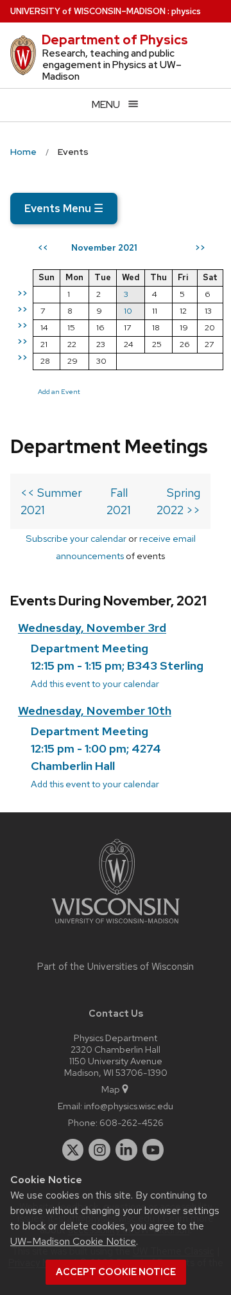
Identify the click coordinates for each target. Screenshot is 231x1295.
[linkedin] (126, 1150)
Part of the (115, 966)
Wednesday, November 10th (94, 710)
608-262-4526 (131, 1122)
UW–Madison (88, 11)
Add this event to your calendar (95, 683)
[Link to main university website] (115, 926)
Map (110, 1089)
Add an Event (59, 391)
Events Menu (63, 208)
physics (186, 11)
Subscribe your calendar (76, 538)
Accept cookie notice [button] (116, 1271)
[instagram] (99, 1150)
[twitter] (73, 1150)
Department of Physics (115, 39)
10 (128, 310)
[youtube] (153, 1150)
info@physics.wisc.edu (128, 1106)
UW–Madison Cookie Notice (73, 1241)
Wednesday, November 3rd (92, 627)
